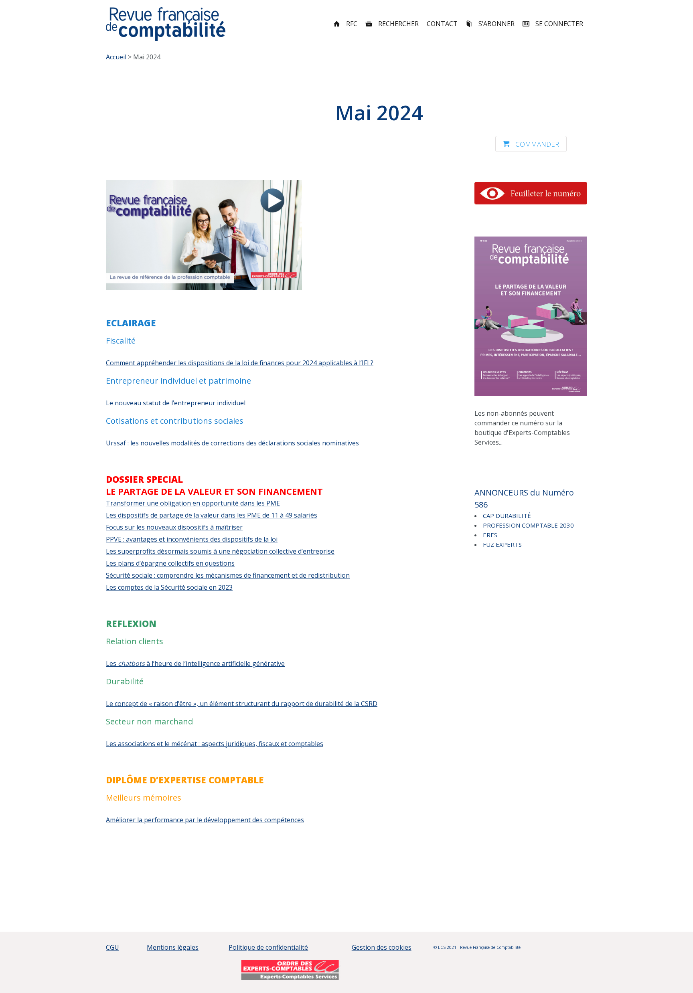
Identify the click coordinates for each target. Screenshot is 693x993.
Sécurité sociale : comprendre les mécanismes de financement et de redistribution (228, 575)
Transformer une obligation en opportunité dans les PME (193, 503)
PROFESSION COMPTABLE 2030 (528, 525)
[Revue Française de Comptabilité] (166, 24)
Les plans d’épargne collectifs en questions (170, 563)
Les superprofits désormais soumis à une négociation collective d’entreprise (220, 551)
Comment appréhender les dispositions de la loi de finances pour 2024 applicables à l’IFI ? (239, 362)
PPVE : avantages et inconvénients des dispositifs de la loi (192, 539)
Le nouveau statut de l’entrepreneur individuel (175, 402)
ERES (490, 535)
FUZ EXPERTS (502, 544)
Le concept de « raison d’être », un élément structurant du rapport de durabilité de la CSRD (241, 703)
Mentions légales (173, 947)
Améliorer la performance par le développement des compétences (205, 819)
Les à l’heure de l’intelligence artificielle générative (195, 663)
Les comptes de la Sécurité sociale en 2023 (169, 587)
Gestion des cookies (381, 947)
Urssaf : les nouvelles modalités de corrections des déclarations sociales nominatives (232, 443)
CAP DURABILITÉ (507, 516)
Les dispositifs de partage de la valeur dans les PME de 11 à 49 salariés (211, 515)
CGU (112, 947)
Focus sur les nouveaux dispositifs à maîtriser (174, 527)
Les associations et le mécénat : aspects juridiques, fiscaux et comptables (214, 743)
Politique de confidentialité (268, 947)
